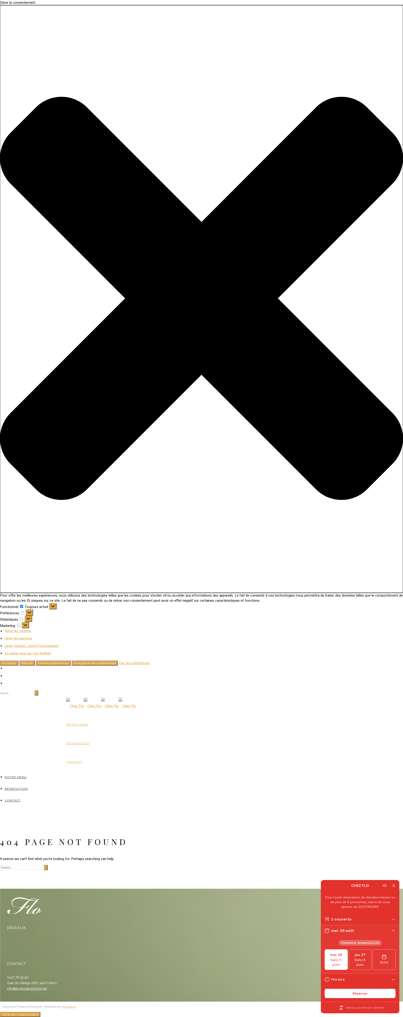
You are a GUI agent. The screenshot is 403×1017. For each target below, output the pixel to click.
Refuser (27, 663)
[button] (201, 299)
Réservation (77, 743)
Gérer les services (18, 638)
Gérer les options (18, 630)
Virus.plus (69, 1006)
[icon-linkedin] (21, 942)
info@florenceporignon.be (27, 988)
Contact (74, 762)
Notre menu (77, 724)
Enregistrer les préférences (94, 663)
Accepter (9, 663)
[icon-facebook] (11, 942)
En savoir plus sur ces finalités (28, 653)
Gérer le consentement (20, 1014)
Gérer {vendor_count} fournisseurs (31, 645)
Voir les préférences (53, 663)
